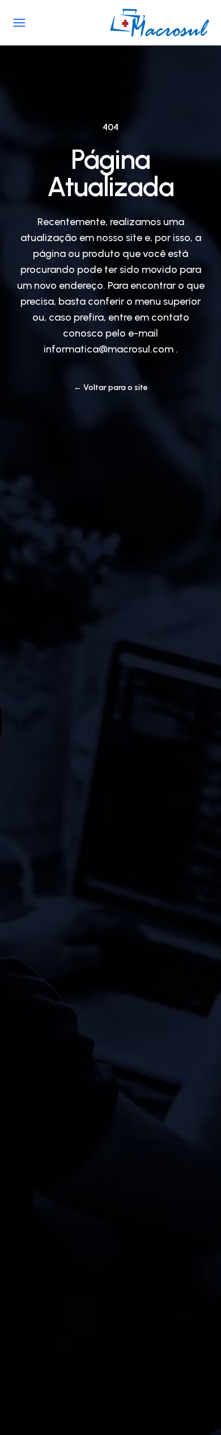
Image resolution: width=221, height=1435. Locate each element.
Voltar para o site (111, 387)
